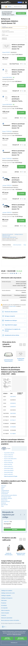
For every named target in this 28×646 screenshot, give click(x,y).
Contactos (3, 615)
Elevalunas (3, 503)
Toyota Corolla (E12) (8, 456)
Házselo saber (12, 306)
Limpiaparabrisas (5, 490)
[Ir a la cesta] (26, 2)
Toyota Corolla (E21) (8, 474)
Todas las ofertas (6, 244)
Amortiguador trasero (6, 496)
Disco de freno (4, 504)
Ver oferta (14, 529)
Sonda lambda (4, 493)
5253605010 (13, 406)
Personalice (14, 642)
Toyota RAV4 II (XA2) (8, 468)
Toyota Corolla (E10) (8, 462)
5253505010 (13, 403)
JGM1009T (8, 521)
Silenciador (3, 485)
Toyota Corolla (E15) (8, 454)
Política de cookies (16, 634)
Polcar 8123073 (6, 52)
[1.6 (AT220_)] (5, 7)
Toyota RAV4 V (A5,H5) (9, 452)
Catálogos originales (6, 595)
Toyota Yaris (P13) (8, 460)
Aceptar (7, 638)
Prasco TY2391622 (7, 131)
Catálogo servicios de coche (8, 593)
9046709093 (13, 413)
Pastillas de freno (5, 492)
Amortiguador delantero (6, 498)
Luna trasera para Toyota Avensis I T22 (8, 360)
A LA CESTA (21, 58)
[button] (20, 2)
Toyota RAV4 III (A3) (8, 472)
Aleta (2, 489)
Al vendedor (4, 605)
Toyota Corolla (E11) (8, 466)
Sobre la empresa (5, 610)
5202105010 (13, 396)
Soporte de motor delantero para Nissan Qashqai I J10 (20, 554)
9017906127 (13, 420)
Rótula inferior (4, 499)
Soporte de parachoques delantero (9, 495)
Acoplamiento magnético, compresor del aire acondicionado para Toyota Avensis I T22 (21, 359)
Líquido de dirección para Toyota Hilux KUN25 (8, 554)
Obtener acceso (21, 13)
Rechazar (20, 638)
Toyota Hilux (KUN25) (8, 470)
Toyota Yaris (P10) (8, 464)
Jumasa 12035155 (7, 185)
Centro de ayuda (5, 612)
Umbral (2, 487)
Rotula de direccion (5, 501)
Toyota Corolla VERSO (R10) (10, 458)
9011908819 (13, 433)
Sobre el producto (17, 244)
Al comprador (4, 607)
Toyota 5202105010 (7, 77)
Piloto (2, 506)
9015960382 (13, 426)
